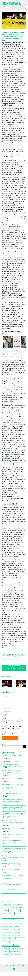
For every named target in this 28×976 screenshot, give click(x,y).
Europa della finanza (8, 926)
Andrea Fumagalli (22, 655)
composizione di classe (6, 657)
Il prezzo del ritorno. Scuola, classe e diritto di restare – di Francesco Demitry (13, 883)
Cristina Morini (14, 919)
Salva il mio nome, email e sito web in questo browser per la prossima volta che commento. (13, 720)
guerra (4, 935)
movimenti (21, 657)
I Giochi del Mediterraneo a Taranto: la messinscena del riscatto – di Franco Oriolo (14, 778)
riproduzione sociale (15, 951)
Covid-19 (11, 916)
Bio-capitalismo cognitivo (9, 907)
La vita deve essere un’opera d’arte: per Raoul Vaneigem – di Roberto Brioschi (13, 807)
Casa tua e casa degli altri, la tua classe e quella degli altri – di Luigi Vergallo (12, 863)
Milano (11, 938)
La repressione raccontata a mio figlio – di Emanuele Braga (13, 834)
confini (5, 916)
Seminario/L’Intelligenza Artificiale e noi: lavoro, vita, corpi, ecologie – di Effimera (13, 889)
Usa (4, 957)
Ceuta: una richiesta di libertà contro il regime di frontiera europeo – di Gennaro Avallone (13, 821)
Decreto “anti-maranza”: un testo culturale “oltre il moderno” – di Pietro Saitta (14, 828)
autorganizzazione (5, 656)
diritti (21, 919)
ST (23, 965)
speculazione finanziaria (16, 954)
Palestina (20, 941)
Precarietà (4, 658)
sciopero (10, 658)
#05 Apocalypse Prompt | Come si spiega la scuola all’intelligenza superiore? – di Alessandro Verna (13, 800)
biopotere (5, 910)
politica (5, 944)
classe (18, 910)
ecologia (5, 922)
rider (7, 658)
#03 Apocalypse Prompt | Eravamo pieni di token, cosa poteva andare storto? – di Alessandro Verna (14, 849)
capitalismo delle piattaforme (15, 656)
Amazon (16, 655)
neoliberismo (13, 941)
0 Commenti (15, 658)
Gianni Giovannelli (7, 932)
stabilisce (5, 457)
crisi (16, 916)
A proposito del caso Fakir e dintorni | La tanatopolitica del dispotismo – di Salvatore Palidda (14, 856)
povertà (10, 944)
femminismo (17, 926)
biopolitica (19, 907)
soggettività (6, 954)
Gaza (10, 929)
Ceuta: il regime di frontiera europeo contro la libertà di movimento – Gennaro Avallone (13, 793)
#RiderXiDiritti (11, 655)
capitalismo (12, 910)
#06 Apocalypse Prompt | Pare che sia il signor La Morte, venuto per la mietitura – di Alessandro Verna (13, 785)
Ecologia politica (13, 922)
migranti (5, 938)
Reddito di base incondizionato (16, 948)
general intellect (16, 929)
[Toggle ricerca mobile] (21, 7)
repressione (5, 951)
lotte (17, 657)
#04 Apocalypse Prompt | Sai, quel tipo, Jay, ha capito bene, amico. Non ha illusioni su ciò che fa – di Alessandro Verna (14, 814)
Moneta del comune (19, 938)
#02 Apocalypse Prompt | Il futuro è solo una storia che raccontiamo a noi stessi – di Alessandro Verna (13, 876)
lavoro (15, 657)
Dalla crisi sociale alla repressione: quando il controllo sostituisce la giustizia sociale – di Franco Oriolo (14, 841)
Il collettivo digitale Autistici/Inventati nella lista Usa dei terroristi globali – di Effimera (12, 754)
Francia (5, 929)
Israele (9, 935)
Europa (20, 922)
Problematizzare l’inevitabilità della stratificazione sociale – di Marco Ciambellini (12, 771)
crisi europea (6, 919)
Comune (18, 913)
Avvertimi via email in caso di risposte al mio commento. (12, 727)
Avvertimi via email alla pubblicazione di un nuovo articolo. (13, 732)
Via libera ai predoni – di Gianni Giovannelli (11, 869)
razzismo (5, 948)
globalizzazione (17, 932)
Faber (12, 657)
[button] (3, 683)
